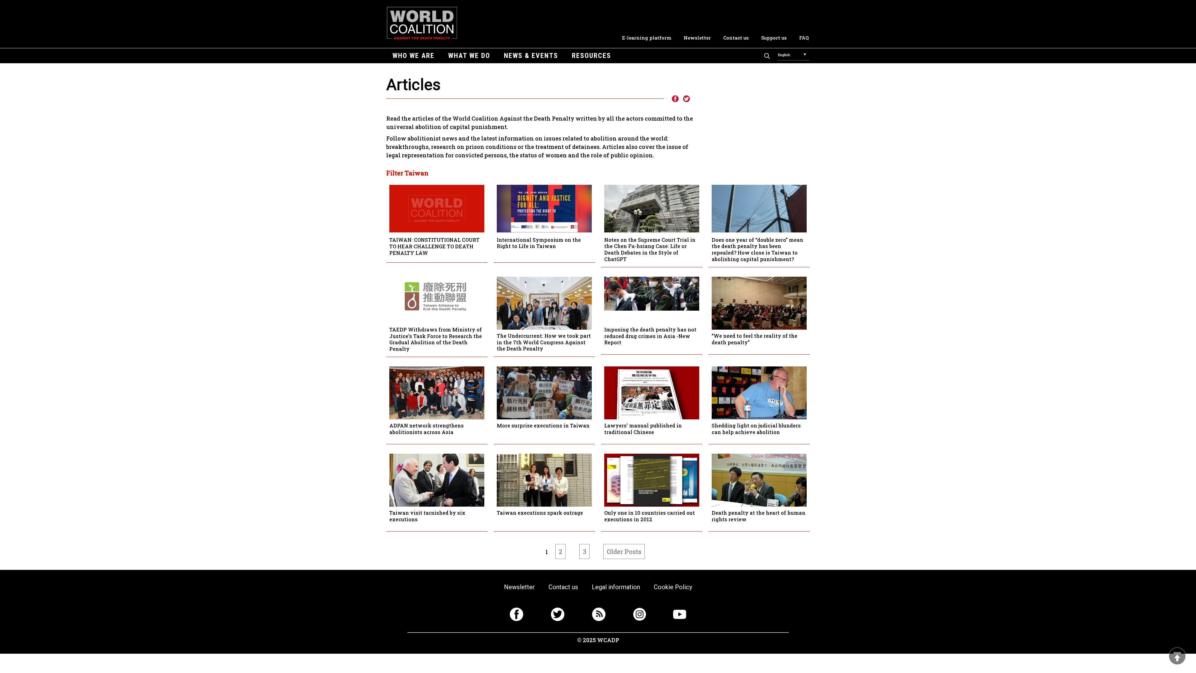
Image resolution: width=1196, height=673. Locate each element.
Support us (774, 38)
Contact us (736, 38)
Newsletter (697, 38)
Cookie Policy (673, 587)
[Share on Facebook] (675, 99)
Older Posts (624, 551)
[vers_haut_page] (1177, 657)
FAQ (804, 38)
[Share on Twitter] (686, 99)
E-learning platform (646, 38)
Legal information (616, 587)
